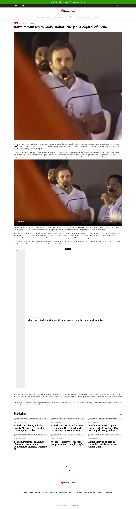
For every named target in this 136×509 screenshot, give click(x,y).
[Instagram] (120, 5)
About (87, 17)
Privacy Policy (108, 492)
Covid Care (78, 492)
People (60, 17)
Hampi (54, 17)
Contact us (79, 17)
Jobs (48, 17)
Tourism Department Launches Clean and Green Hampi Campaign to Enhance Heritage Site (30, 445)
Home (37, 17)
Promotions (69, 17)
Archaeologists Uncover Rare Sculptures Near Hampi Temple (67, 443)
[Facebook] (115, 5)
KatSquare (76, 505)
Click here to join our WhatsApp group (68, 2)
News (43, 17)
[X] (117, 5)
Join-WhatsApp (96, 17)
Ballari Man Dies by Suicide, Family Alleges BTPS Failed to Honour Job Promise (65, 320)
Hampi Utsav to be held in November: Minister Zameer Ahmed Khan (102, 444)
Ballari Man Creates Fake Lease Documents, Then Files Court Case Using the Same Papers (67, 428)
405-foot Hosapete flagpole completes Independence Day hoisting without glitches (103, 428)
